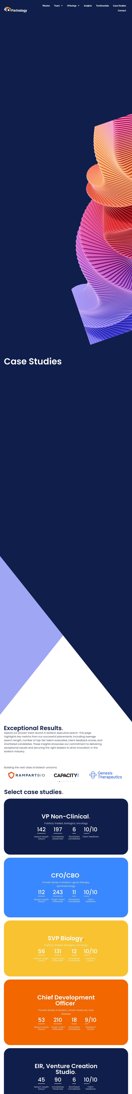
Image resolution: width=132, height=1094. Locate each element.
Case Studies (119, 5)
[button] (5, 774)
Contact (122, 10)
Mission (46, 5)
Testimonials (102, 5)
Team (57, 5)
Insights (88, 5)
